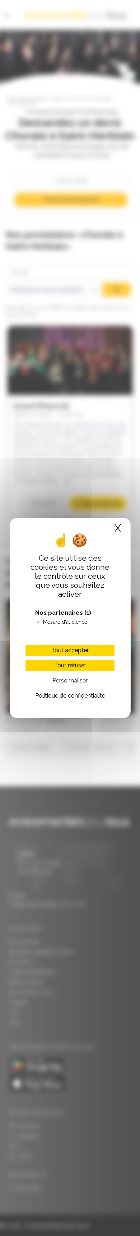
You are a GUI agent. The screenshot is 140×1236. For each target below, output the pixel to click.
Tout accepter (70, 650)
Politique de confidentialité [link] (70, 695)
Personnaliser (70, 680)
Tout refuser (70, 665)
